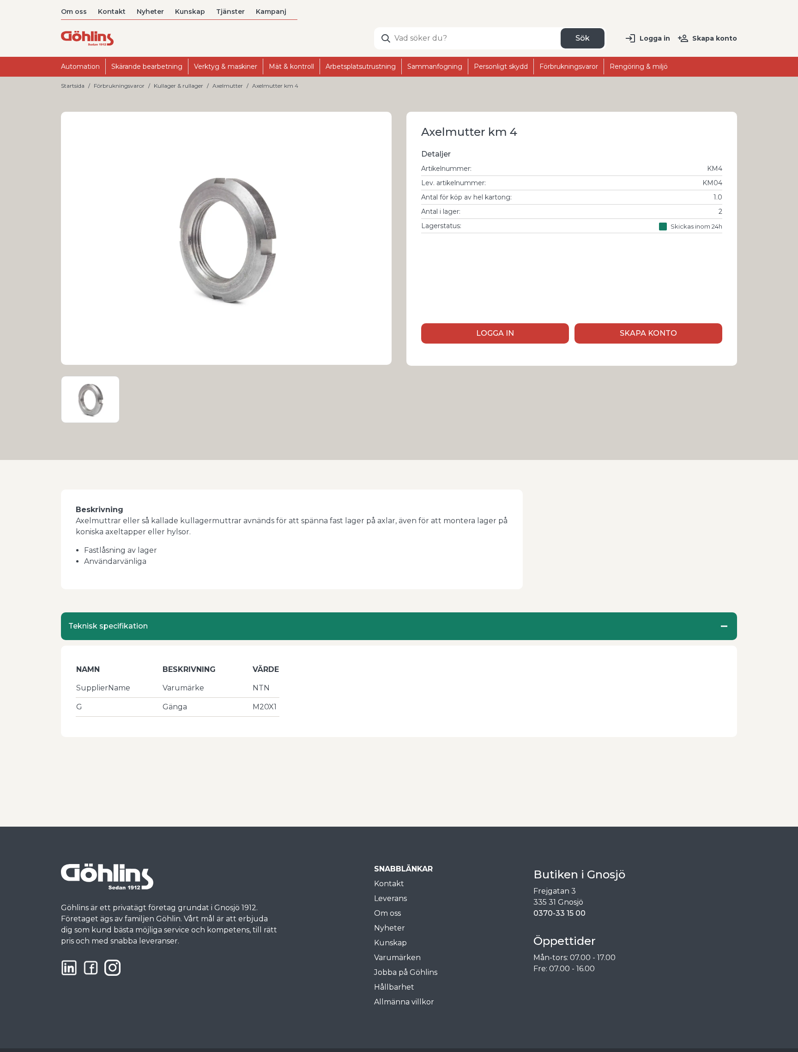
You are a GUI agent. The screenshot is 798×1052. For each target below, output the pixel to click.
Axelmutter (227, 85)
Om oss (74, 11)
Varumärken (397, 957)
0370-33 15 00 (559, 913)
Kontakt (112, 11)
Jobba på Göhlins (405, 972)
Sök (582, 38)
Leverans (390, 898)
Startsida (73, 85)
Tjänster (230, 11)
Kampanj (271, 11)
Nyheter (150, 11)
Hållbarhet (394, 987)
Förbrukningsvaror (119, 85)
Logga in (655, 38)
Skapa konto (714, 38)
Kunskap (190, 11)
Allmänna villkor (404, 1002)
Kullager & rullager (178, 85)
